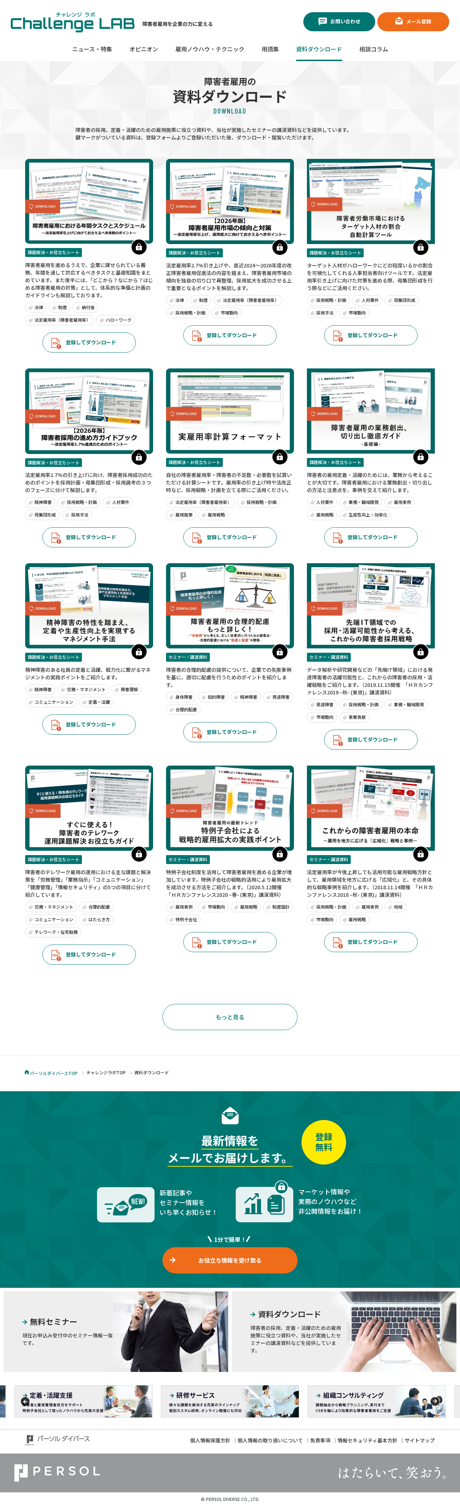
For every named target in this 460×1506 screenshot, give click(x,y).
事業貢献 (357, 717)
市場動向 (229, 312)
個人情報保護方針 (210, 1440)
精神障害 (43, 502)
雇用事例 (402, 502)
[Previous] (25, 1401)
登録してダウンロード (91, 342)
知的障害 (216, 697)
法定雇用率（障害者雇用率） (62, 320)
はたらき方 (99, 919)
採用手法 (325, 312)
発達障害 (281, 697)
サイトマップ (420, 1440)
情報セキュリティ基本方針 (367, 1440)
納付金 (88, 307)
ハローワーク (119, 320)
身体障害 (184, 697)
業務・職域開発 (364, 502)
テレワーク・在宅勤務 (56, 932)
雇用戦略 (216, 514)
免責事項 (320, 1440)
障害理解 (129, 689)
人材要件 (370, 300)
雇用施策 (184, 514)
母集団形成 (404, 300)
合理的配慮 (186, 709)
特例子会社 (186, 919)
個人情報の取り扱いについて (270, 1440)
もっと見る (230, 1017)
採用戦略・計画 (190, 312)
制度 (62, 307)
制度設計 (281, 907)
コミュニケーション (53, 702)
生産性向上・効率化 (368, 514)
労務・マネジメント (86, 689)
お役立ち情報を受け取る (230, 1260)
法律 (38, 307)
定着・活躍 (99, 702)
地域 (398, 907)
